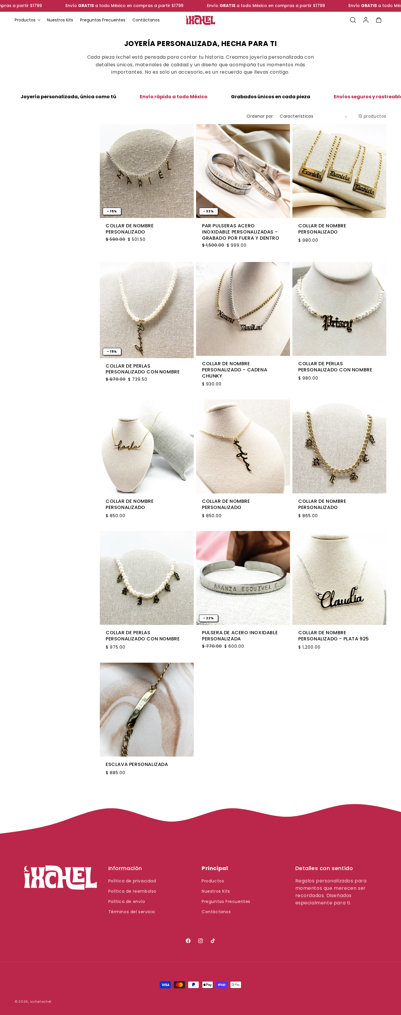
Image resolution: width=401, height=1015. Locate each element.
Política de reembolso (132, 891)
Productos (213, 881)
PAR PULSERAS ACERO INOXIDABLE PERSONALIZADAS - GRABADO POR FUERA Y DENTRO (240, 232)
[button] (27, 20)
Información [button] (125, 868)
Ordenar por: (260, 116)
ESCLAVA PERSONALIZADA (137, 765)
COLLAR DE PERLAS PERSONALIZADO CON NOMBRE (143, 369)
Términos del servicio (132, 912)
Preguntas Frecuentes (226, 901)
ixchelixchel (40, 1001)
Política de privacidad (132, 881)
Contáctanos (216, 912)
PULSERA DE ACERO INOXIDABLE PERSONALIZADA (240, 636)
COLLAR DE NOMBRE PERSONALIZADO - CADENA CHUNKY (234, 370)
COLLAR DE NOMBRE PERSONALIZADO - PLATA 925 (333, 636)
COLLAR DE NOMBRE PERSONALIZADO (130, 229)
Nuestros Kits (216, 891)
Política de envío (126, 901)
